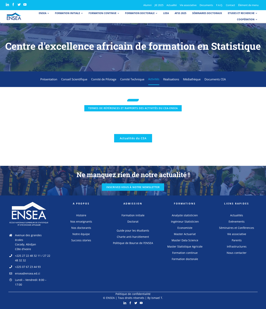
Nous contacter (237, 253)
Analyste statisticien (185, 215)
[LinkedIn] (7, 4)
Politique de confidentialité (133, 294)
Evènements (237, 221)
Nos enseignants (81, 221)
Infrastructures (237, 246)
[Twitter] (19, 4)
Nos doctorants (81, 228)
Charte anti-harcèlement (133, 237)
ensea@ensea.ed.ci (27, 273)
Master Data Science (185, 240)
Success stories (81, 240)
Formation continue (185, 253)
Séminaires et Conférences (236, 228)
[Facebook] (13, 4)
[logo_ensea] (14, 14)
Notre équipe (81, 234)
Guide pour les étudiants (133, 230)
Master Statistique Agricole (185, 246)
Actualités (236, 215)
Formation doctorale (185, 259)
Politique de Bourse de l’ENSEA (133, 243)
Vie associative (236, 234)
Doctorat (132, 221)
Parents (237, 240)
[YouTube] (24, 4)
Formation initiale (133, 215)
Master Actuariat (185, 234)
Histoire (81, 215)
